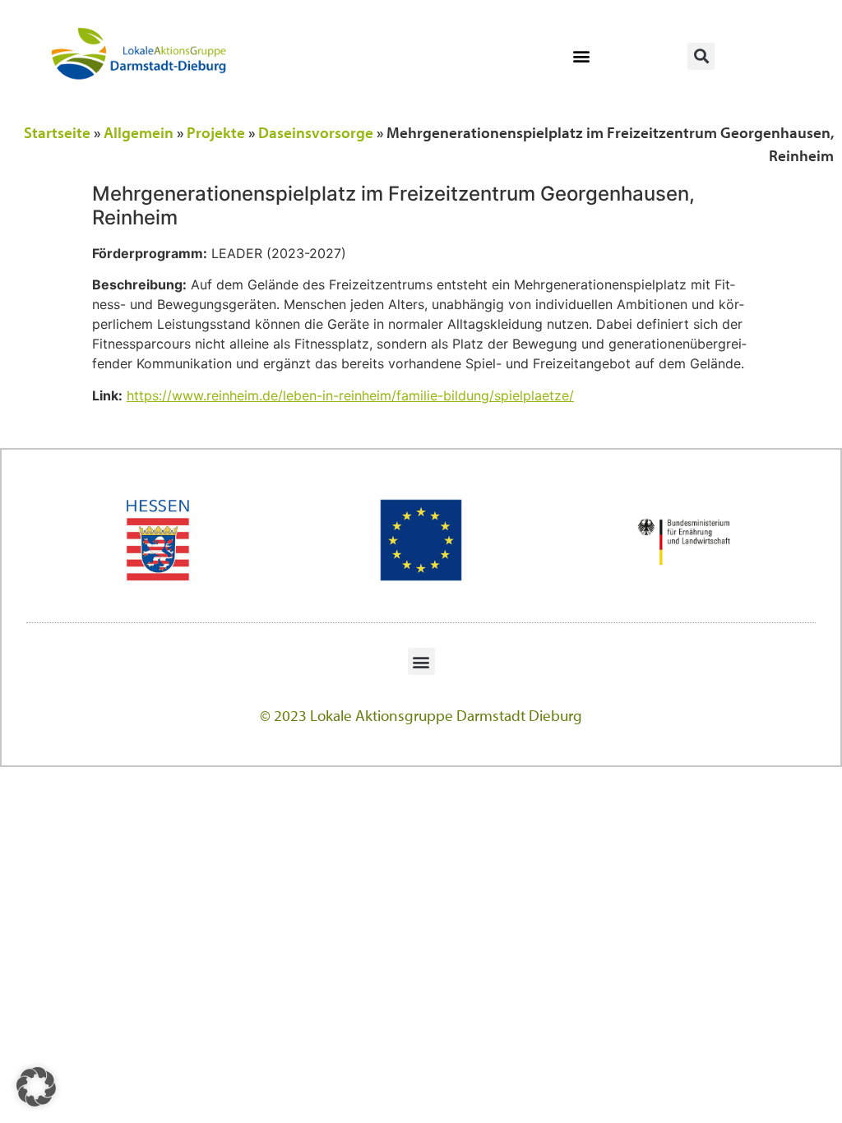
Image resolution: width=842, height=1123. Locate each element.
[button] (580, 56)
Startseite (57, 132)
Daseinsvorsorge (315, 132)
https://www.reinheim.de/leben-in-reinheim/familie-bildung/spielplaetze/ (350, 395)
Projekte (216, 132)
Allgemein (138, 132)
